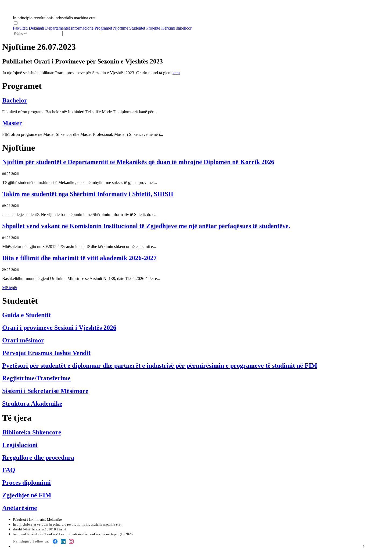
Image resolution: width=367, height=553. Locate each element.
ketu (176, 72)
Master (12, 122)
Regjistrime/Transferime (36, 378)
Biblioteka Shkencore (31, 432)
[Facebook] (55, 541)
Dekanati (36, 28)
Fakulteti (20, 28)
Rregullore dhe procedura (38, 457)
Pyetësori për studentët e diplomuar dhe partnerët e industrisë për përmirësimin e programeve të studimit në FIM (159, 365)
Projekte (153, 28)
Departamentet (57, 28)
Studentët (137, 28)
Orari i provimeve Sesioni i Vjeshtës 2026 (59, 327)
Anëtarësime (19, 507)
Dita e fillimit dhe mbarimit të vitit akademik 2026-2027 (79, 257)
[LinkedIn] (63, 541)
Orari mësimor (23, 340)
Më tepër (9, 287)
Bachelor (14, 100)
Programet (103, 28)
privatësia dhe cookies (83, 534)
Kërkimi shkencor (176, 28)
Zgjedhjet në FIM (26, 495)
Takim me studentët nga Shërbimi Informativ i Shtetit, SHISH (87, 193)
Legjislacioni (20, 444)
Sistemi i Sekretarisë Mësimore (45, 390)
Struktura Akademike (32, 403)
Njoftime (120, 28)
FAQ (8, 469)
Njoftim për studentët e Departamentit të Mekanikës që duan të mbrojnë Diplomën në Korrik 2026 (138, 161)
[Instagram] (71, 541)
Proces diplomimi (26, 482)
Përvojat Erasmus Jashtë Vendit (46, 352)
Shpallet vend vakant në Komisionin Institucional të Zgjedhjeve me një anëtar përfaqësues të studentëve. (146, 225)
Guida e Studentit (26, 314)
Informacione (82, 28)
